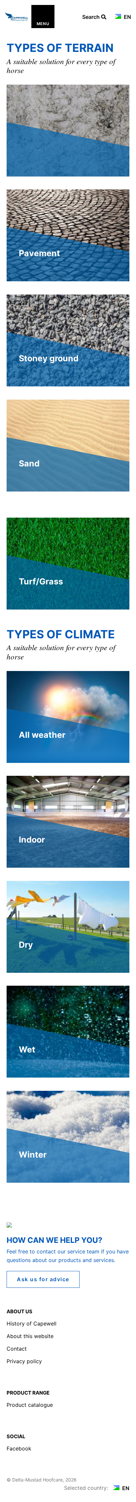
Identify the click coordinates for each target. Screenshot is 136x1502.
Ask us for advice (43, 1279)
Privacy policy (24, 1361)
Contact (17, 1348)
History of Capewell (31, 1323)
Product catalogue (30, 1405)
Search (91, 17)
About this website (30, 1336)
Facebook (19, 1448)
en (126, 17)
